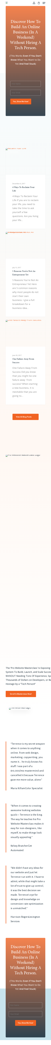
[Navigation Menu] (44, 3)
